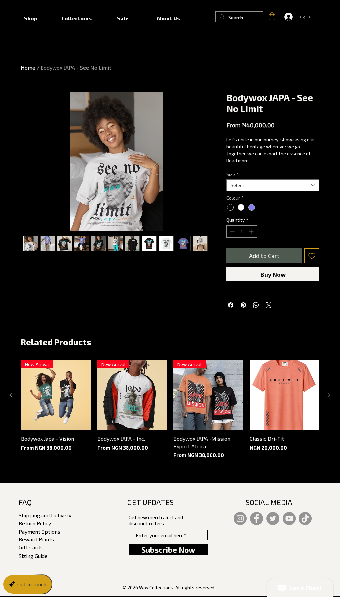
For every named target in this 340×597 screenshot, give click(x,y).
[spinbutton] (242, 231)
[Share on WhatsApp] (256, 305)
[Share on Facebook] (231, 305)
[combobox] (272, 185)
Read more (237, 160)
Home (28, 67)
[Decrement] (231, 231)
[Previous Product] (11, 395)
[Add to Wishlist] (311, 255)
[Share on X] (269, 305)
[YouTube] (289, 518)
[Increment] (252, 231)
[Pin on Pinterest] (243, 305)
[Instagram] (240, 518)
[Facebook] (256, 518)
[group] (170, 410)
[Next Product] (329, 395)
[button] (272, 16)
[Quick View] (284, 395)
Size (232, 174)
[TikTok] (305, 518)
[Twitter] (272, 518)
